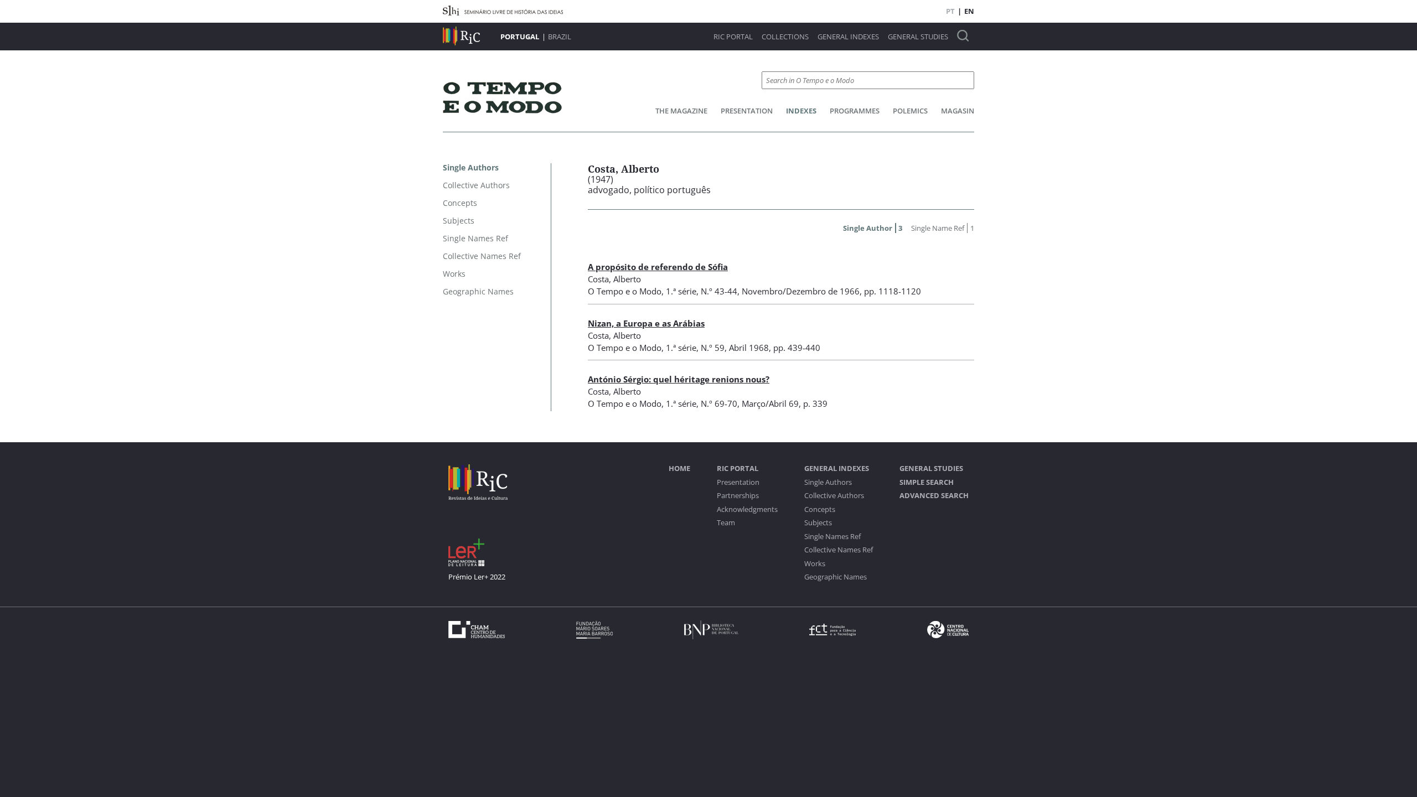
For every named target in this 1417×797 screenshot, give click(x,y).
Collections (785, 37)
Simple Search (926, 482)
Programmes (855, 111)
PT (950, 11)
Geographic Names (835, 577)
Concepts (819, 509)
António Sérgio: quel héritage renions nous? (678, 379)
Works (814, 564)
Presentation (747, 111)
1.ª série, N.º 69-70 (701, 403)
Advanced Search (934, 495)
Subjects (818, 523)
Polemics (910, 111)
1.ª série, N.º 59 (695, 347)
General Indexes (848, 37)
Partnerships (738, 495)
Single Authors (828, 482)
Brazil (559, 37)
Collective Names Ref (838, 550)
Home (679, 468)
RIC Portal (733, 37)
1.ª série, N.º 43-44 (701, 291)
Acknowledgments (747, 509)
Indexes (801, 111)
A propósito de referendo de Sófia (658, 266)
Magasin (957, 111)
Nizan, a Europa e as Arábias (646, 323)
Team (726, 523)
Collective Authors (834, 495)
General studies (918, 37)
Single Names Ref (832, 536)
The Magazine (681, 111)
